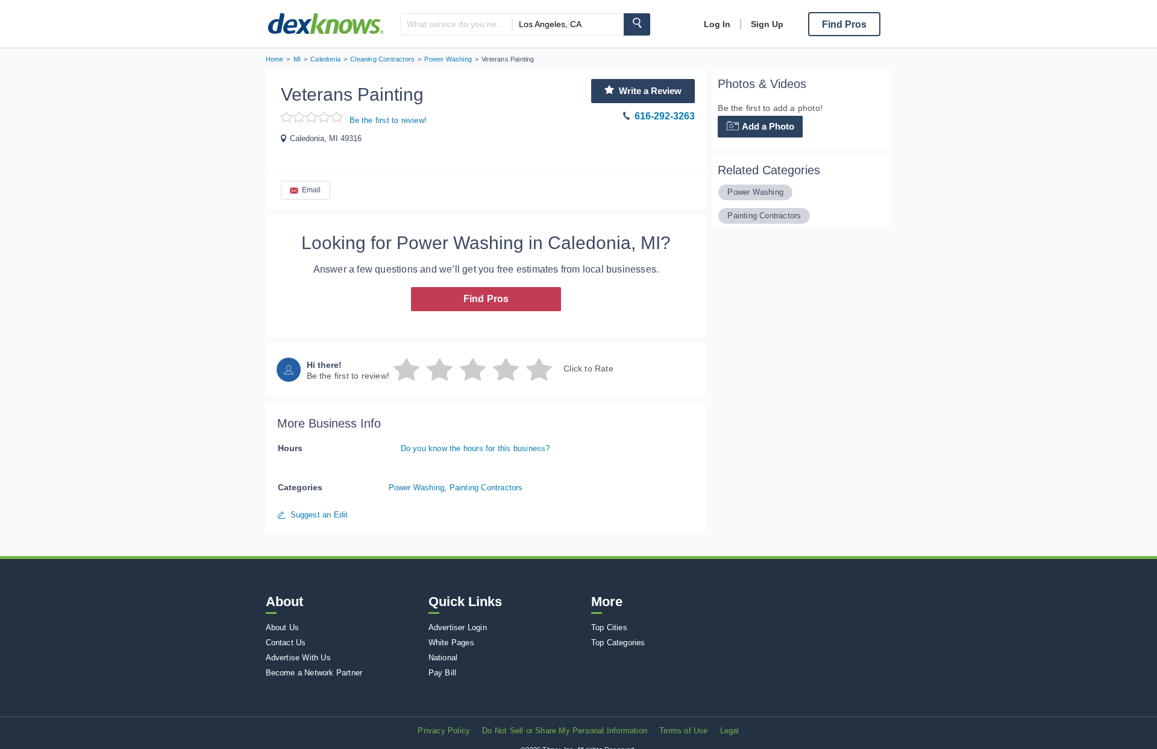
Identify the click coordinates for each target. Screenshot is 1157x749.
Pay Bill (442, 672)
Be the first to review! (388, 120)
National (443, 657)
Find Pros (486, 299)
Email (311, 190)
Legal (729, 730)
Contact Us (286, 642)
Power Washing (417, 487)
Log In (717, 24)
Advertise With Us (298, 657)
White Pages (451, 642)
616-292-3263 (665, 116)
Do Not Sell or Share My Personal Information (564, 730)
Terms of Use (683, 730)
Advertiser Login (457, 627)
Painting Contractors (486, 487)
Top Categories (618, 642)
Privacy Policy (444, 730)
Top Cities (609, 627)
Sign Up (767, 24)
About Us (282, 627)
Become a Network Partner (314, 672)
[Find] (637, 24)
